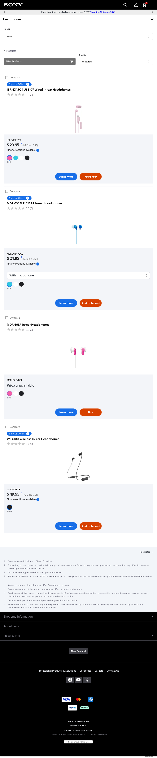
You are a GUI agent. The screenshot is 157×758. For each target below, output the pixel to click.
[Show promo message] (27, 84)
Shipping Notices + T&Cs (103, 12)
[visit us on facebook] (70, 680)
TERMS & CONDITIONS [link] (78, 721)
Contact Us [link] (113, 670)
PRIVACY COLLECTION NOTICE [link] (78, 730)
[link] (78, 651)
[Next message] (152, 12)
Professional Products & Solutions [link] (57, 670)
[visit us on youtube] (78, 680)
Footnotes (145, 551)
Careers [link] (99, 670)
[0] (142, 4)
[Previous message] (4, 12)
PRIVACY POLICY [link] (78, 725)
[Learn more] (78, 118)
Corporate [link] (85, 670)
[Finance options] (37, 150)
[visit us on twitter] (87, 680)
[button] (9, 158)
